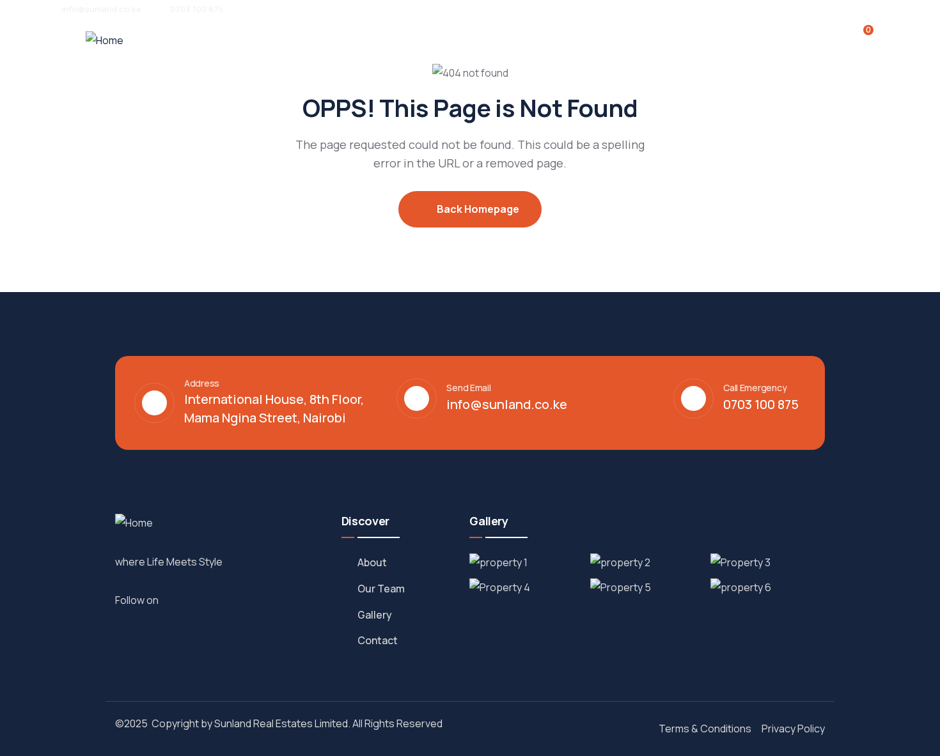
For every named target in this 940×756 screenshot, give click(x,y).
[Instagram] (189, 599)
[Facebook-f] (175, 599)
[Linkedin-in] (204, 599)
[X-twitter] (218, 599)
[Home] (104, 40)
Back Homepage (477, 209)
